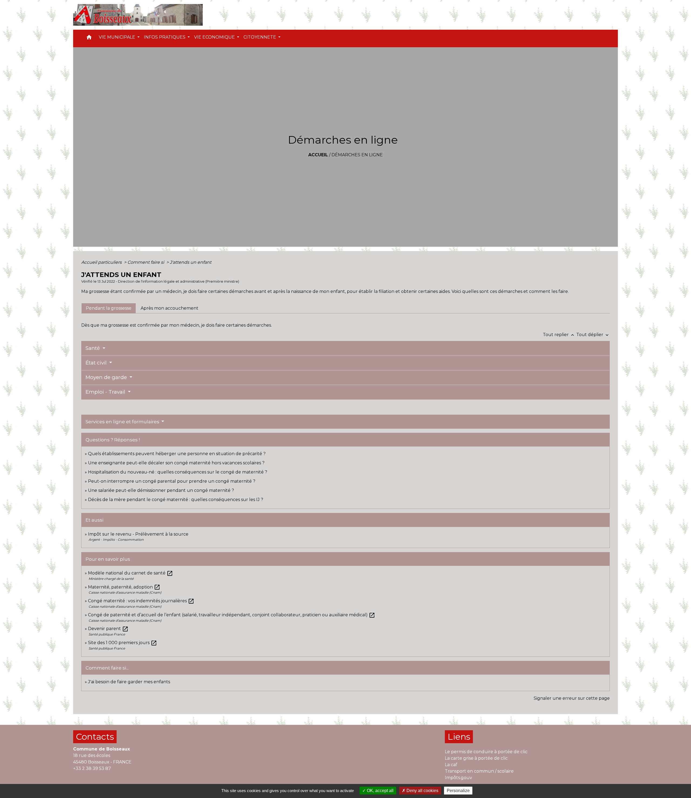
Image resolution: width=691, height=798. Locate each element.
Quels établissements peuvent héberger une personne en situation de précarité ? (177, 453)
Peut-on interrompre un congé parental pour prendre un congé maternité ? (171, 481)
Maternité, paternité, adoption (124, 587)
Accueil (318, 154)
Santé (93, 348)
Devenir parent (108, 628)
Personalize (458, 790)
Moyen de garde (107, 377)
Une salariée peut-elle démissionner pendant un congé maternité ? (161, 490)
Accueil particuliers (102, 262)
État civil (97, 363)
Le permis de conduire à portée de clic (486, 751)
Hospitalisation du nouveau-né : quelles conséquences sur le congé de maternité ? (177, 472)
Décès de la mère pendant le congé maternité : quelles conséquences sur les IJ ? (175, 499)
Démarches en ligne (357, 154)
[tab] (108, 308)
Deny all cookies (421, 790)
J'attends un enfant (190, 262)
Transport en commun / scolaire (479, 771)
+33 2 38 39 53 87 (92, 768)
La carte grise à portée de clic (476, 758)
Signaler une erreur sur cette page (572, 698)
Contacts (95, 736)
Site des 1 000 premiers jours (122, 642)
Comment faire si (146, 262)
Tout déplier (593, 334)
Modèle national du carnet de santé (130, 573)
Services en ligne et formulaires (123, 421)
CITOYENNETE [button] (260, 37)
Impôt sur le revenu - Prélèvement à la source (138, 534)
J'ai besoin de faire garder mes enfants (129, 681)
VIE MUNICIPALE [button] (117, 37)
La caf (451, 764)
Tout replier (559, 334)
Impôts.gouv (458, 777)
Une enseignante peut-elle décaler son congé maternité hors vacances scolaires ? (176, 462)
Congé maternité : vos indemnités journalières (141, 600)
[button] (89, 38)
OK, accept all (380, 790)
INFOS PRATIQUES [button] (165, 37)
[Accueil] (138, 15)
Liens (459, 736)
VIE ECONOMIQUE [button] (215, 37)
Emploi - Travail (106, 392)
